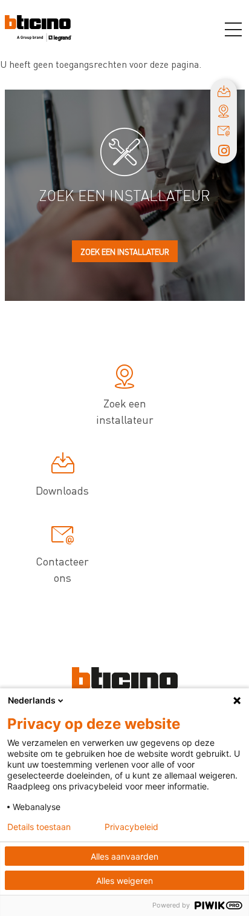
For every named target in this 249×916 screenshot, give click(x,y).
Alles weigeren (124, 880)
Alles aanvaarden (124, 856)
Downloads (62, 490)
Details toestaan (39, 827)
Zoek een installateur (124, 251)
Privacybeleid (131, 827)
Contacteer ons (62, 569)
